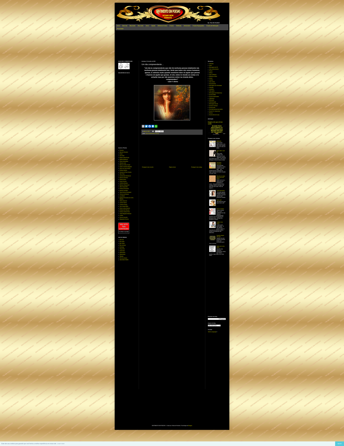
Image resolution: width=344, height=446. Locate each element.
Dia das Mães (212, 94)
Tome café (219, 200)
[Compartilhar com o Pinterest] (163, 131)
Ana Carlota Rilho (124, 206)
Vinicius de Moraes (124, 194)
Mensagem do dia (213, 103)
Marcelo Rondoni (124, 152)
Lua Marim (122, 196)
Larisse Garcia (123, 202)
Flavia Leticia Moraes (125, 208)
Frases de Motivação (212, 25)
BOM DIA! (219, 141)
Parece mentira (220, 208)
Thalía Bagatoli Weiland (125, 213)
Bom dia (124, 25)
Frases (172, 25)
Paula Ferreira (123, 181)
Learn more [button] (60, 443)
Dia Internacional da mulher (216, 109)
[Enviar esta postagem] (153, 131)
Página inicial (172, 167)
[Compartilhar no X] (159, 131)
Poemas (157, 133)
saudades (211, 89)
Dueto (121, 154)
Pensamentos (212, 83)
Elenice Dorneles (124, 177)
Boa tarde (132, 25)
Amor (147, 25)
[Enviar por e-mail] (156, 131)
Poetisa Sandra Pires (125, 211)
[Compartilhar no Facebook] (161, 131)
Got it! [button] (339, 443)
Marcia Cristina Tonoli (125, 165)
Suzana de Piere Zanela (125, 172)
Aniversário (187, 25)
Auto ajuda (211, 91)
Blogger (190, 425)
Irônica (210, 72)
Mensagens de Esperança (215, 92)
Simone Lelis (123, 163)
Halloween (211, 98)
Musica (211, 113)
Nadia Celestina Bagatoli (126, 166)
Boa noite (140, 25)
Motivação (211, 100)
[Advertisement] (172, 45)
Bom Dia (122, 239)
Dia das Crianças (213, 105)
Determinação (212, 102)
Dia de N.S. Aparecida (214, 111)
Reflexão (178, 25)
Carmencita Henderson (125, 176)
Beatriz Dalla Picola (124, 157)
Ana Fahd (122, 155)
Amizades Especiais (219, 163)
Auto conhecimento (214, 69)
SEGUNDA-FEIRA (124, 259)
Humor (210, 78)
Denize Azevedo (124, 217)
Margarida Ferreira (124, 219)
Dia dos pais (212, 107)
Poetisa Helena (123, 170)
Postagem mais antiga (196, 167)
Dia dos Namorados (214, 96)
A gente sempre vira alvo (220, 236)
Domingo (122, 247)
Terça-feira (122, 249)
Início (118, 25)
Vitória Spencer (123, 201)
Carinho (211, 80)
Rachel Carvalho (124, 190)
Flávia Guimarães (124, 161)
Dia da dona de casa (214, 114)
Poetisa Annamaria (124, 188)
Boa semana (123, 245)
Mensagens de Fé (213, 67)
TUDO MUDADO (221, 190)
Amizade (211, 87)
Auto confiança (212, 74)
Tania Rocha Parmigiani (125, 192)
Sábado (121, 256)
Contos (121, 215)
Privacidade (120, 28)
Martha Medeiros (124, 159)
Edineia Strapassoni (124, 185)
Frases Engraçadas (198, 25)
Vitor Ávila (122, 174)
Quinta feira (122, 252)
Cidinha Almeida (124, 183)
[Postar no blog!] (158, 131)
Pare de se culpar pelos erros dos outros (221, 177)
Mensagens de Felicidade (215, 85)
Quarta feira (122, 254)
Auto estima (212, 81)
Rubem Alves (123, 179)
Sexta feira (122, 250)
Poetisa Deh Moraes (125, 210)
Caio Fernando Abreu (150, 133)
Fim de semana (123, 258)
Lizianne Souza (123, 204)
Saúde (153, 25)
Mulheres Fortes (162, 25)
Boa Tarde (122, 243)
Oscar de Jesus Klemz (125, 168)
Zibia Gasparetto (124, 186)
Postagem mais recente (147, 167)
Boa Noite (122, 241)
